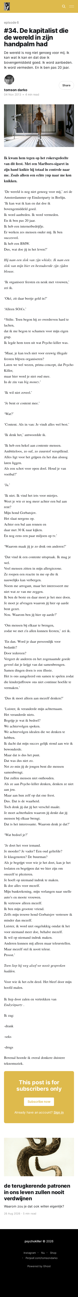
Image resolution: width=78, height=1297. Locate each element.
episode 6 (11, 22)
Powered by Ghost (39, 1266)
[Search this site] (64, 6)
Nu (43, 1252)
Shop (53, 1252)
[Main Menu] (72, 6)
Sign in (59, 1112)
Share (66, 85)
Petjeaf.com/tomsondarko (42, 1258)
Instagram (30, 1252)
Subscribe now (39, 1102)
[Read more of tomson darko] (9, 79)
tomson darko (15, 90)
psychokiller (33, 1241)
